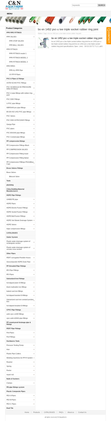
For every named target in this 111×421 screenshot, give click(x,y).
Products (36, 412)
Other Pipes (11, 253)
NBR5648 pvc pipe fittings (16, 108)
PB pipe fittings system (15, 387)
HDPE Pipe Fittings (13, 195)
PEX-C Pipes (11, 404)
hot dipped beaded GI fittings (17, 306)
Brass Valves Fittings (14, 168)
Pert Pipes (10, 333)
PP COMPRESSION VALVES (17, 149)
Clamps (9, 383)
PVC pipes (10, 129)
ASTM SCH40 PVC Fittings (16, 83)
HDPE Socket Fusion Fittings (17, 212)
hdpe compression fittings (15, 229)
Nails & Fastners (12, 379)
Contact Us (82, 412)
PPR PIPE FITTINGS (14, 33)
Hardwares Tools (12, 341)
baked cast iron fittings (14, 291)
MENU (9, 14)
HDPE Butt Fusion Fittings (15, 216)
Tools (8, 181)
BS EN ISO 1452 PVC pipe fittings (18, 112)
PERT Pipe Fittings (13, 328)
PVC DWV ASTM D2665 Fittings (18, 120)
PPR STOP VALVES (16, 41)
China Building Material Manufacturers (15, 190)
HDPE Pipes (11, 204)
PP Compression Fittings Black (17, 145)
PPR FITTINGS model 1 (18, 53)
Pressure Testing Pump (15, 345)
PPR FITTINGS (11, 49)
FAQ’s (61, 412)
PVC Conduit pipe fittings (15, 137)
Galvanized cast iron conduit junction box (20, 300)
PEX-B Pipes (11, 400)
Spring (8, 366)
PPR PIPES (10, 66)
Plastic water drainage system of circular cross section (18, 248)
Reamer (9, 362)
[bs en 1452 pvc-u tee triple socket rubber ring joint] (43, 48)
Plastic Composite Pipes (15, 391)
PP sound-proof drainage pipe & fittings (18, 323)
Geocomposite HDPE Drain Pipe (18, 262)
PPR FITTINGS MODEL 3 (18, 62)
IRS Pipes (10, 274)
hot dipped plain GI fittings (16, 283)
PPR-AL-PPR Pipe (16, 70)
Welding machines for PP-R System (19, 358)
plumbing (10, 185)
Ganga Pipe (10, 124)
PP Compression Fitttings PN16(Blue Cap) (20, 163)
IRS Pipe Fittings (12, 270)
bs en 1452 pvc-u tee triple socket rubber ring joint (76, 38)
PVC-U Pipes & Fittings (15, 79)
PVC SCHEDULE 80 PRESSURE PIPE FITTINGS (18, 88)
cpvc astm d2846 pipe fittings (17, 318)
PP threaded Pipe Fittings (16, 266)
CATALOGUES (12, 233)
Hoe (8, 349)
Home (40, 33)
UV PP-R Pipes (14, 74)
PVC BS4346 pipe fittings (15, 133)
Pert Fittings (10, 337)
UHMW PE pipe (12, 199)
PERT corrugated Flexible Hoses (18, 258)
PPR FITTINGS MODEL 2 (18, 58)
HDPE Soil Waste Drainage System (19, 220)
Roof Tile (9, 408)
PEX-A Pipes (11, 396)
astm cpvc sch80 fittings (15, 314)
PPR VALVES (11, 37)
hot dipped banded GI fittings (17, 295)
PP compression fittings (15, 141)
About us (71, 412)
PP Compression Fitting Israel (17, 154)
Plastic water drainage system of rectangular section (18, 242)
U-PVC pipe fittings (13, 103)
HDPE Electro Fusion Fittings (17, 208)
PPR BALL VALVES (16, 45)
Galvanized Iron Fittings (15, 279)
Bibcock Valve (14, 177)
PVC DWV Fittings (13, 99)
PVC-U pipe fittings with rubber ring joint (19, 94)
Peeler (8, 370)
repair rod (10, 375)
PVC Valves (10, 116)
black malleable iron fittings (16, 287)
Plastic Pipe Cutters (13, 354)
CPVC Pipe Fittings (13, 310)
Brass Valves (11, 172)
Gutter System (12, 237)
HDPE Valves (11, 225)
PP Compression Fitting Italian (17, 158)
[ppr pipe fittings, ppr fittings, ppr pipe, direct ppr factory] (14, 9)
